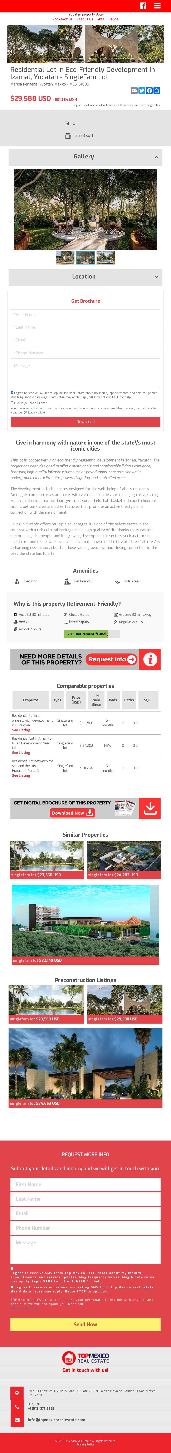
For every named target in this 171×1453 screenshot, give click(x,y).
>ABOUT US (85, 19)
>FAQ (100, 19)
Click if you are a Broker (30, 403)
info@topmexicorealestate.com (56, 1419)
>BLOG (113, 19)
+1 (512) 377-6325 (41, 1409)
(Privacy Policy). (24, 1308)
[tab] (85, 157)
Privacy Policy (34, 413)
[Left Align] (143, 5)
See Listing (21, 730)
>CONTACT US (62, 19)
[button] (158, 172)
